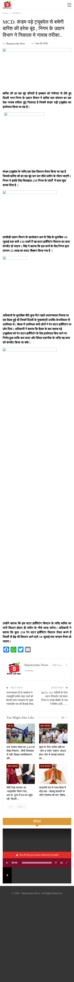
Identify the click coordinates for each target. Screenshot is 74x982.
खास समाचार (45, 726)
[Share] (56, 862)
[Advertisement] (37, 939)
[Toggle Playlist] (61, 862)
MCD (10, 726)
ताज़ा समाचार (45, 766)
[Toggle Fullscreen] (67, 862)
